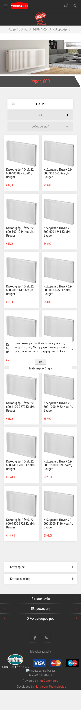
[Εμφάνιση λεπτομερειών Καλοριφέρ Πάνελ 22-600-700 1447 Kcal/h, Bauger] (21, 269)
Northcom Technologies (50, 686)
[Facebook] (34, 637)
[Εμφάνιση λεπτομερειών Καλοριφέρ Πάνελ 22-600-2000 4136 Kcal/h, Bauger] (59, 503)
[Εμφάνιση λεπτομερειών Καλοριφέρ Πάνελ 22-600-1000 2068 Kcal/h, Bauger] (59, 328)
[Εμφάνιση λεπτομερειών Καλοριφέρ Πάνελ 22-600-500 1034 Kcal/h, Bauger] (21, 211)
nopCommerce (48, 680)
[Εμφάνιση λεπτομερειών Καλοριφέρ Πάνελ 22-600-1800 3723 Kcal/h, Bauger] (21, 503)
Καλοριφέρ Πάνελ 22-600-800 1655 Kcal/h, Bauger (58, 290)
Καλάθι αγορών (67, 4)
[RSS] (46, 637)
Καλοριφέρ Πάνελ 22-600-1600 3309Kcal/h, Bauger (58, 465)
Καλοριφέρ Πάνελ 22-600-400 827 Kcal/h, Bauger (20, 173)
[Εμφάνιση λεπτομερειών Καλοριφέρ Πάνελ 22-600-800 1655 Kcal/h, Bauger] (59, 269)
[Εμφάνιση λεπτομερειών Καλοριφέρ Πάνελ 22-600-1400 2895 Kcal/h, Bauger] (21, 445)
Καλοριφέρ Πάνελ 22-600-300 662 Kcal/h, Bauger (58, 173)
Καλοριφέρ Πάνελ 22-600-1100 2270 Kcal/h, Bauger (20, 406)
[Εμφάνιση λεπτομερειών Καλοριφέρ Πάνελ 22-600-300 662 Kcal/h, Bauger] (59, 153)
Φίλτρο (40, 104)
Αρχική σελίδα (18, 29)
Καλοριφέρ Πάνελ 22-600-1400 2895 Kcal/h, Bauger (20, 465)
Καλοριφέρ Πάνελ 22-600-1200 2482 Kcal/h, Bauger (58, 406)
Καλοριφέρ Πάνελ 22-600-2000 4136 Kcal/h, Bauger (58, 523)
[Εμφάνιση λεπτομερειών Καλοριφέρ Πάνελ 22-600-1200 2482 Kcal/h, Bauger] (59, 386)
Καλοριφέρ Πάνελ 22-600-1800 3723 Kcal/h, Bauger (20, 523)
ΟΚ (40, 362)
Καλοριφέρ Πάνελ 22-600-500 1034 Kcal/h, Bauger (20, 231)
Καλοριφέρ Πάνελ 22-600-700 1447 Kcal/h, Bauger (20, 290)
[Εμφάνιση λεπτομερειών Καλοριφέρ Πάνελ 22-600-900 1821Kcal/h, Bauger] (21, 328)
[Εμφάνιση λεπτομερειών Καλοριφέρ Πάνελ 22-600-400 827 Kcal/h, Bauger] (21, 153)
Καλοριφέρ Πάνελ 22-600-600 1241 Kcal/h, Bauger (58, 231)
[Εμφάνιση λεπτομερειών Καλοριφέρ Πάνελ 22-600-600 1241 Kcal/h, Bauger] (59, 211)
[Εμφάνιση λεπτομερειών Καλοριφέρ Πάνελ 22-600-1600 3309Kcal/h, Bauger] (59, 445)
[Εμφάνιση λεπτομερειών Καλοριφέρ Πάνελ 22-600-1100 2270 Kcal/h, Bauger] (21, 386)
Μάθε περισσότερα (40, 368)
